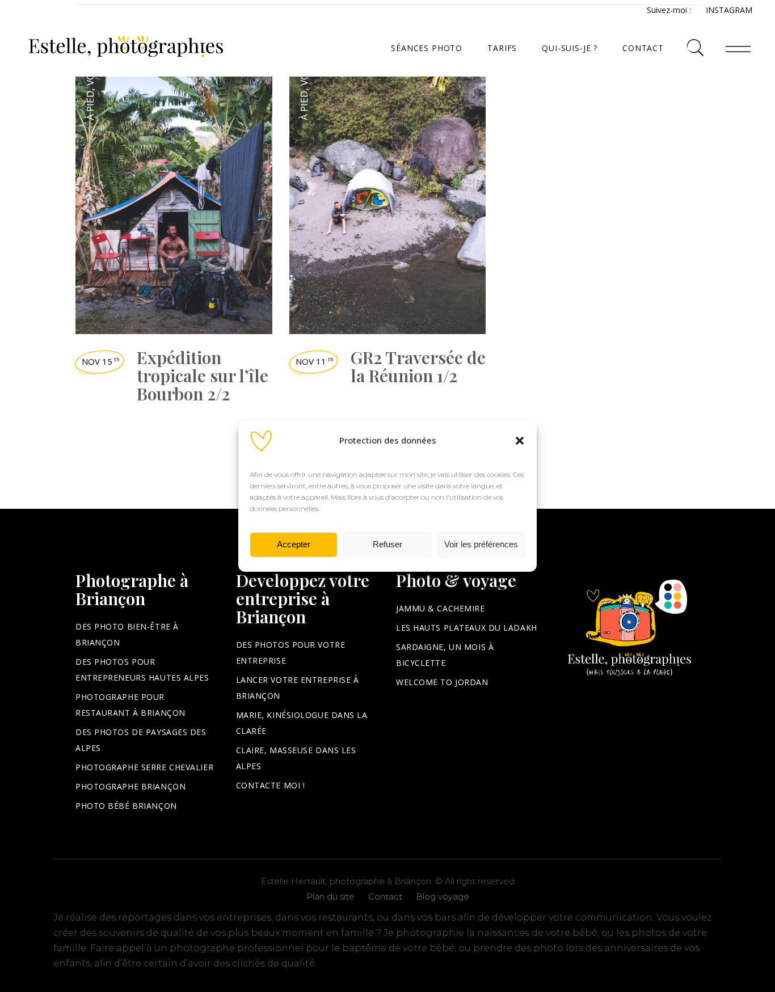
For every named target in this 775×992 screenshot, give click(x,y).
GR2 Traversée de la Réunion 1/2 (418, 366)
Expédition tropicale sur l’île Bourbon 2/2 (202, 375)
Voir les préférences (481, 544)
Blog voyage (442, 896)
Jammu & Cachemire (440, 608)
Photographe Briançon (130, 786)
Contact (385, 896)
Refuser (387, 544)
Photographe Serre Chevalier (144, 767)
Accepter (293, 544)
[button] (519, 440)
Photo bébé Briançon (126, 805)
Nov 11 (315, 361)
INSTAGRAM (729, 10)
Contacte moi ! (270, 785)
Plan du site (330, 896)
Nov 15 (101, 361)
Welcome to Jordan (442, 682)
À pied (89, 105)
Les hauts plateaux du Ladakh (466, 627)
